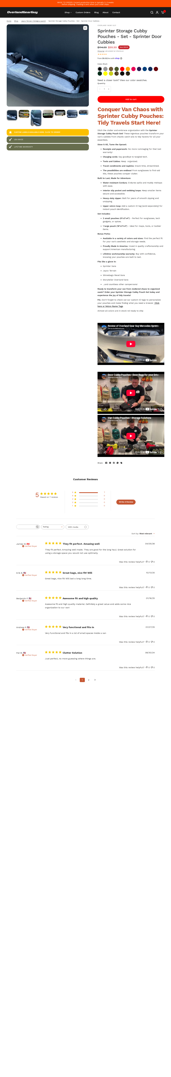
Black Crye (122, 73)
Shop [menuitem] (67, 12)
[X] (110, 462)
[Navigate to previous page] (75, 680)
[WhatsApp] (117, 462)
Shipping (101, 51)
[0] (162, 12)
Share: (100, 463)
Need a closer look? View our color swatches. (122, 80)
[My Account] (157, 12)
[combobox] (52, 527)
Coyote (111, 69)
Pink (133, 69)
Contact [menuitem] (116, 12)
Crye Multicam (116, 73)
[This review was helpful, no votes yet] (147, 562)
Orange (128, 69)
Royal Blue (145, 69)
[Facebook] (106, 462)
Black (100, 69)
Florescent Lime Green (111, 73)
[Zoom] (85, 28)
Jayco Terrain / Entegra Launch (33, 21)
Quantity (101, 83)
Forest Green (100, 73)
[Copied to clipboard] (121, 462)
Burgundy (156, 69)
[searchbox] (25, 527)
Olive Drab (116, 69)
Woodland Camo (128, 73)
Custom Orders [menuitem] (83, 12)
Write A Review (126, 502)
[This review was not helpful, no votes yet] (152, 562)
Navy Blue (150, 69)
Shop (16, 21)
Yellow (105, 73)
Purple (139, 69)
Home (9, 21)
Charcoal (105, 69)
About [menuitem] (105, 12)
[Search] (152, 12)
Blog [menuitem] (96, 12)
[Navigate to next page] (95, 680)
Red (122, 69)
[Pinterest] (113, 462)
